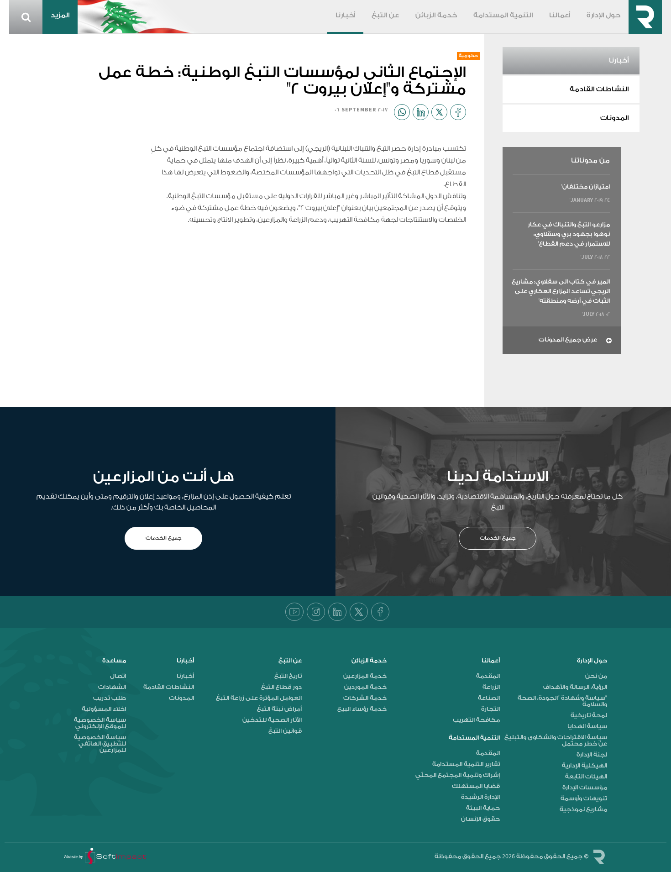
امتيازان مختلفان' (585, 186)
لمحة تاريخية (589, 715)
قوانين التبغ (285, 731)
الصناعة (489, 698)
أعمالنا (559, 15)
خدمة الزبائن (436, 15)
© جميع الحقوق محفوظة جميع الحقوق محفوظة (512, 856)
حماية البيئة (483, 808)
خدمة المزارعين (365, 676)
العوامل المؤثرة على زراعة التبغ (259, 698)
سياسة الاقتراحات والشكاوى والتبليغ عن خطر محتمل (555, 740)
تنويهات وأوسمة (584, 798)
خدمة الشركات (365, 698)
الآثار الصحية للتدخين (272, 720)
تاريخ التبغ (288, 676)
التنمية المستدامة (503, 15)
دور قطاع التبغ (281, 687)
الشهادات (112, 687)
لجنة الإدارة (592, 754)
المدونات (614, 118)
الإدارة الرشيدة (480, 797)
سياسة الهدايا (587, 726)
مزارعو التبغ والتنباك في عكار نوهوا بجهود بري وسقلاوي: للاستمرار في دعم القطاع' (569, 234)
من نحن (596, 676)
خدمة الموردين (365, 687)
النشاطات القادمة (599, 89)
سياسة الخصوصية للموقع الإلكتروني (100, 723)
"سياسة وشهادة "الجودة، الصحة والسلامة (562, 701)
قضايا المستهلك (476, 786)
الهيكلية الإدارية (584, 765)
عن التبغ (385, 15)
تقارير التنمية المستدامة (466, 764)
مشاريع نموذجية (583, 809)
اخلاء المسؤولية (104, 709)
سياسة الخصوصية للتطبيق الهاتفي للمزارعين (100, 743)
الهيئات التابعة (586, 776)
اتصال (118, 676)
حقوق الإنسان (480, 819)
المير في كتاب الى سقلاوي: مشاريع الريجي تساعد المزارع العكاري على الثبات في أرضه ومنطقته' (561, 291)
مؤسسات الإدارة (584, 787)
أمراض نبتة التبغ (279, 709)
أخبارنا (345, 15)
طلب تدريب (109, 698)
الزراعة (491, 687)
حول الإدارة (603, 15)
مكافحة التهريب (476, 720)
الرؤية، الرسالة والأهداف (575, 687)
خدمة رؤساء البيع (362, 709)
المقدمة (488, 676)
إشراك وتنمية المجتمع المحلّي (457, 775)
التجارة (490, 709)
